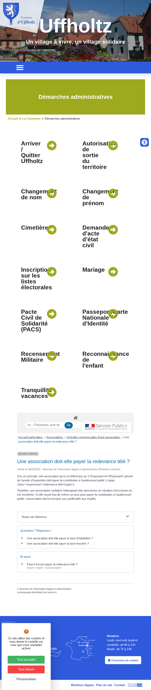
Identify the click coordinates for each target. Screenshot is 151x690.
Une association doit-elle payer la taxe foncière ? (58, 543)
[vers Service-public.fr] (106, 427)
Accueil (13, 118)
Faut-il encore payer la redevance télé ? (52, 564)
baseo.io (52, 592)
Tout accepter (26, 659)
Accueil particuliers (30, 437)
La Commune (31, 118)
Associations (55, 437)
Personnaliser (26, 679)
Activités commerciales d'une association (94, 437)
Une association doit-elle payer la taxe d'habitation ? (60, 538)
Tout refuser (26, 669)
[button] (20, 67)
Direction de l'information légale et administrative (45, 589)
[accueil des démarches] (75, 417)
